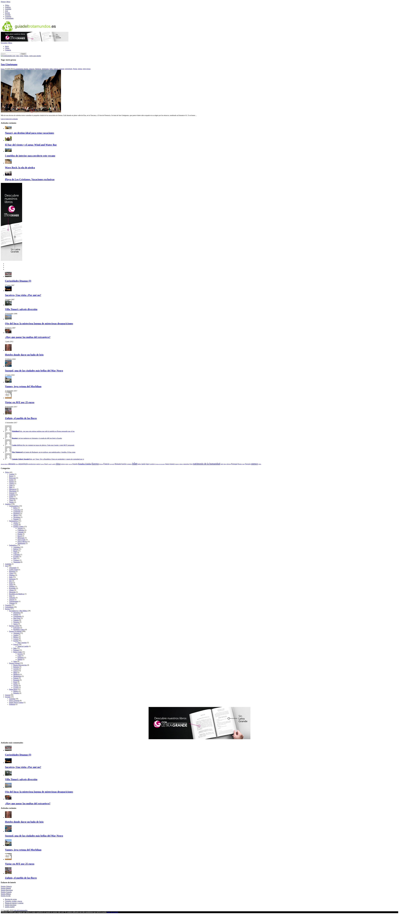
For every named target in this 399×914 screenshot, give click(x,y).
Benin (11, 476)
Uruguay (16, 560)
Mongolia (12, 592)
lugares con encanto (160, 464)
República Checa (19, 629)
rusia (243, 464)
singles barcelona (10, 905)
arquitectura (32, 464)
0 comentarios (18, 69)
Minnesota (20, 538)
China (11, 573)
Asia (6, 11)
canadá (50, 464)
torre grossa (87, 69)
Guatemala (16, 511)
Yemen (11, 502)
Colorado (20, 532)
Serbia (15, 684)
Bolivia (15, 549)
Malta (15, 672)
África (7, 5)
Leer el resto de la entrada (9, 119)
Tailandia (12, 598)
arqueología (23, 464)
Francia (106, 464)
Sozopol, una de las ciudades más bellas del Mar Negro (34, 370)
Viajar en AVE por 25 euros (19, 402)
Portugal (234, 464)
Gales (19, 656)
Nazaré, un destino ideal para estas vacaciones (29, 133)
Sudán (11, 496)
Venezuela (16, 562)
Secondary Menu (6, 43)
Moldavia (16, 674)
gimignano (45, 69)
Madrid (167, 464)
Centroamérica (14, 506)
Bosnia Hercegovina (20, 665)
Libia (11, 485)
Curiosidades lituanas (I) (18, 281)
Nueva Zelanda (14, 700)
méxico (181, 464)
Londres (152, 464)
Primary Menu (5, 2)
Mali (10, 487)
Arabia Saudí (13, 569)
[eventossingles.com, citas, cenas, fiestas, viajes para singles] (21, 56)
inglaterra (129, 464)
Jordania (12, 586)
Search (23, 54)
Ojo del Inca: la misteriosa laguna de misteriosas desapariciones (39, 323)
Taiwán (11, 599)
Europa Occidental (15, 631)
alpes (17, 464)
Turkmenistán (13, 601)
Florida (19, 534)
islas (134, 463)
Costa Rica (16, 510)
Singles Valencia (6, 886)
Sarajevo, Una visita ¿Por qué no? (23, 295)
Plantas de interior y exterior (14, 903)
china (58, 464)
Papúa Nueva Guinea (16, 702)
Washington (21, 543)
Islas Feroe (16, 618)
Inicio (7, 46)
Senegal (11, 493)
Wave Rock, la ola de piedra (20, 167)
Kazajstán (12, 588)
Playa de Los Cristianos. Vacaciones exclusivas (29, 179)
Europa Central (14, 626)
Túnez (11, 500)
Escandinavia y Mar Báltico (18, 611)
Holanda (118, 464)
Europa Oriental (14, 663)
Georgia (16, 669)
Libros (7, 48)
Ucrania (15, 687)
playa (225, 464)
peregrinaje (68, 69)
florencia (38, 69)
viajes (259, 464)
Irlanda (19, 659)
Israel (11, 583)
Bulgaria (16, 667)
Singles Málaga (6, 894)
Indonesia (12, 579)
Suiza (15, 661)
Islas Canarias (21, 642)
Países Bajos (13, 689)
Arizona (20, 528)
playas (229, 464)
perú (222, 464)
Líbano (11, 590)
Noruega (16, 622)
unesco (254, 463)
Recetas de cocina (11, 899)
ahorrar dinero (4, 464)
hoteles (124, 464)
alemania (11, 464)
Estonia (15, 614)
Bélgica (15, 637)
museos (177, 464)
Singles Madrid (6, 888)
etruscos (31, 69)
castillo (53, 464)
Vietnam (12, 603)
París (191, 464)
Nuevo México (22, 541)
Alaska (15, 523)
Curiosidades (9, 18)
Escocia (20, 654)
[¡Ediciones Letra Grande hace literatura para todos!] (34, 41)
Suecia (15, 624)
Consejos (8, 16)
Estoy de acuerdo (112, 912)
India (10, 577)
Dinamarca (16, 612)
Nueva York (21, 539)
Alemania (16, 633)
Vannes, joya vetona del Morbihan (23, 386)
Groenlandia (17, 616)
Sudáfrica (12, 495)
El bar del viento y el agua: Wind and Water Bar (31, 144)
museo (172, 464)
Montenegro (17, 676)
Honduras (16, 513)
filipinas (101, 464)
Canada (15, 525)
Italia (15, 648)
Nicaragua (16, 517)
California (20, 530)
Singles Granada (6, 892)
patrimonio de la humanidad (206, 463)
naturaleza (186, 464)
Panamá (15, 519)
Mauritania (12, 491)
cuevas (63, 464)
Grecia (15, 671)
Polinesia (12, 704)
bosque (42, 464)
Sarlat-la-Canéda (22, 646)
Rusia (15, 682)
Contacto (8, 50)
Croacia (15, 639)
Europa (7, 13)
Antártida (8, 9)
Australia (12, 699)
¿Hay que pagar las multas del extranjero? (27, 337)
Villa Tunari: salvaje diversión (21, 309)
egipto (66, 464)
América (8, 7)
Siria (10, 596)
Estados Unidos (84, 464)
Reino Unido (17, 652)
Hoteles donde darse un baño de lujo (24, 354)
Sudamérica (13, 545)
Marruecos (12, 489)
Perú (14, 558)
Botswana (12, 478)
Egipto (11, 480)
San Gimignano (9, 64)
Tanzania (12, 498)
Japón (11, 584)
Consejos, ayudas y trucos (13, 901)
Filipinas (12, 575)
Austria (15, 635)
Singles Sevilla (5, 896)
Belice (15, 508)
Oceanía (7, 14)
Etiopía (11, 481)
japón (143, 464)
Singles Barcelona (7, 890)
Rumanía (16, 680)
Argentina (16, 547)
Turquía (248, 464)
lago (147, 464)
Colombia (16, 554)
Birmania (12, 571)
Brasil (46, 464)
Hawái (19, 536)
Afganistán (12, 568)
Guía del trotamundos (20, 910)
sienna (80, 69)
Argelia (11, 474)
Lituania (16, 620)
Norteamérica (13, 521)
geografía (112, 464)
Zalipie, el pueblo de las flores (21, 418)
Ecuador (16, 556)
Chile (15, 553)
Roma (75, 69)
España (75, 464)
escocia (70, 464)
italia (51, 69)
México (15, 515)
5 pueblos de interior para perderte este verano (30, 155)
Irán (10, 581)
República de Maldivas (16, 594)
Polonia (15, 678)
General (7, 695)
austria (38, 464)
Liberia (11, 483)
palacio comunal (59, 69)
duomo (26, 69)
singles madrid (9, 907)
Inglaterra (20, 657)
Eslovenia (16, 627)
